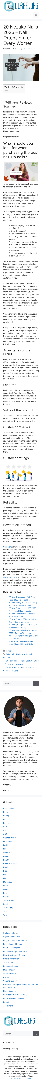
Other (5, 889)
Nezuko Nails (27, 654)
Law (5, 875)
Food (5, 849)
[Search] (36, 683)
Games (6, 856)
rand (15, 102)
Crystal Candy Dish (11, 937)
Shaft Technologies (11, 948)
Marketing (7, 882)
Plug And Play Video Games (15, 940)
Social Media (8, 900)
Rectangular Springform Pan (15, 951)
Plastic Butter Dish (11, 959)
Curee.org (7, 547)
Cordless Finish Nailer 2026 (15, 995)
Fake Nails (10, 654)
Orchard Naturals (10, 933)
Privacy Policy (16, 1078)
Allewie (6, 977)
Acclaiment (8, 1006)
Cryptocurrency (9, 838)
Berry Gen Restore (11, 966)
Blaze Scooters (9, 991)
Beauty (6, 812)
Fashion (6, 845)
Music (5, 886)
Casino (6, 830)
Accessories (8, 808)
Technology (8, 908)
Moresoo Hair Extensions (14, 998)
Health (6, 860)
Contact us (27, 1078)
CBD (5, 834)
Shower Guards (10, 973)
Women (6, 657)
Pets (5, 893)
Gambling (7, 852)
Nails (18, 654)
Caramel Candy (10, 981)
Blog (5, 819)
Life (4, 878)
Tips (5, 911)
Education (7, 841)
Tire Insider (8, 962)
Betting (6, 816)
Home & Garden (10, 863)
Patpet (6, 1002)
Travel (6, 915)
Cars (5, 827)
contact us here (10, 577)
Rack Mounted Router (12, 944)
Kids (5, 871)
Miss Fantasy (9, 970)
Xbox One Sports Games (14, 955)
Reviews (9, 651)
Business (7, 823)
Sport (5, 904)
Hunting (6, 867)
